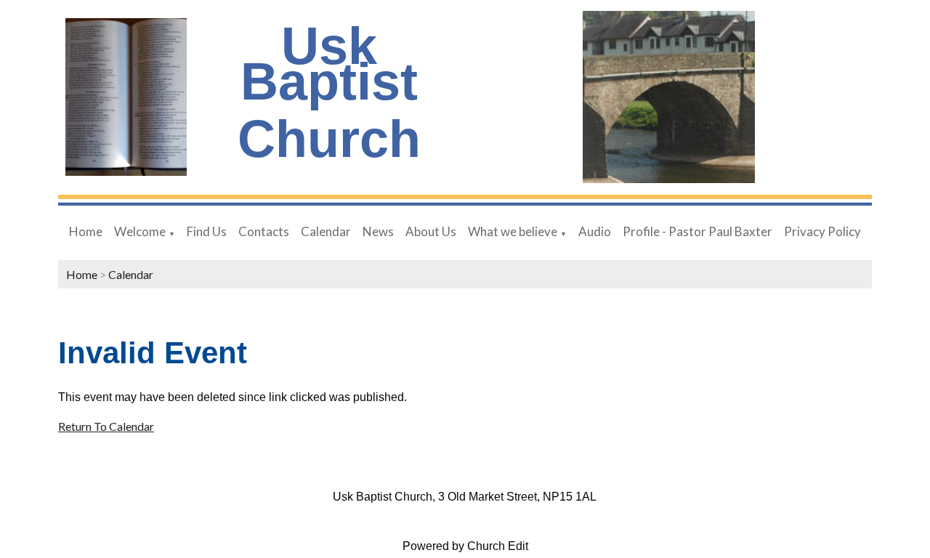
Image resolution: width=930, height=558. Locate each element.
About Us (430, 231)
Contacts (263, 231)
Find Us (207, 231)
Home (85, 231)
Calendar (326, 231)
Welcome (140, 231)
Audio (594, 231)
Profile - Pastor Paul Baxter (697, 231)
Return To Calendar (106, 426)
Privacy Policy (822, 231)
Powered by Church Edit (465, 546)
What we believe (512, 231)
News (378, 231)
